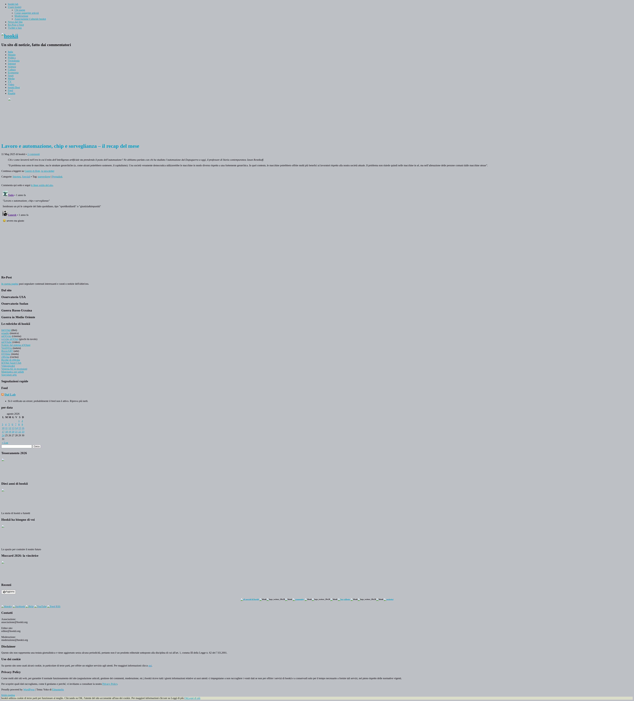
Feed (10, 90)
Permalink (57, 176)
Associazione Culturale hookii (30, 19)
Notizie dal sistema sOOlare (15, 345)
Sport (11, 75)
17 (3, 431)
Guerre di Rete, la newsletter (39, 171)
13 (13, 428)
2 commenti (33, 154)
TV (10, 81)
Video (11, 84)
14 (16, 428)
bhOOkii (6, 330)
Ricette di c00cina (10, 360)
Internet (12, 63)
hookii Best (14, 87)
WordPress (29, 689)
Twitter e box (15, 27)
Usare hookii (14, 7)
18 (6, 431)
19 (9, 431)
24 (3, 435)
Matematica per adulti (12, 371)
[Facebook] (19, 606)
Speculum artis (9, 374)
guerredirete (44, 176)
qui (150, 665)
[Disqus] (317, 230)
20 (13, 431)
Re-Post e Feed (16, 24)
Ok (186, 698)
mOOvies (6, 336)
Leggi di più (194, 698)
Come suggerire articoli (27, 13)
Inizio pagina (8, 695)
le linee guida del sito (42, 185)
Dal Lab (10, 394)
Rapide (11, 93)
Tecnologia (13, 60)
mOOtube (6, 342)
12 (9, 428)
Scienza (12, 66)
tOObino (6, 354)
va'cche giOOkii (9, 339)
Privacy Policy (109, 684)
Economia (13, 72)
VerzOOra (6, 348)
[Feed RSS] (53, 606)
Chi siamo (20, 10)
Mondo (12, 54)
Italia (10, 51)
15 (19, 428)
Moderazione (21, 16)
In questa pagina (9, 283)
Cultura (12, 69)
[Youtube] (40, 606)
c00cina (5, 357)
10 (3, 428)
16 (23, 428)
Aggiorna (10, 591)
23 (23, 431)
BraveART (7, 351)
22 (19, 431)
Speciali (26, 176)
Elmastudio (58, 689)
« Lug (5, 442)
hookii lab (13, 4)
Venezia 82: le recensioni (14, 368)
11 (6, 428)
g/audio (5, 333)
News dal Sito (15, 21)
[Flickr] (30, 606)
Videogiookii (8, 365)
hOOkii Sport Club (11, 362)
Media (11, 78)
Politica (12, 57)
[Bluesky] (6, 606)
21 (16, 431)
